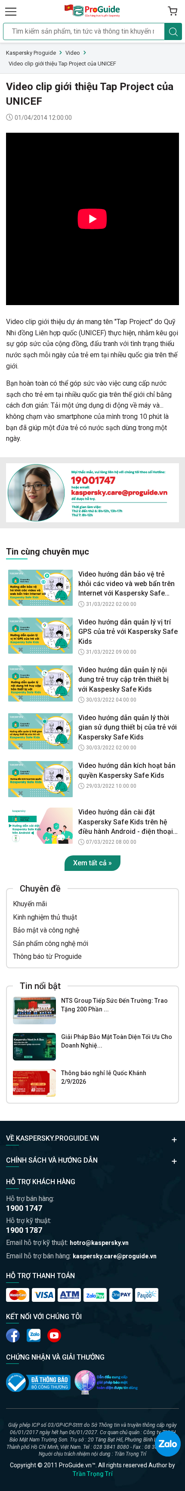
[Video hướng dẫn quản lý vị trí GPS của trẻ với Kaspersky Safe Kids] (40, 636)
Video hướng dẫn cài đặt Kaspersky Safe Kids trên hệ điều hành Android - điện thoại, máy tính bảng (126, 822)
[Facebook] (13, 1335)
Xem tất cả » (92, 863)
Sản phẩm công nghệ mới (50, 943)
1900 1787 (24, 1230)
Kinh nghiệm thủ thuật (45, 917)
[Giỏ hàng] (172, 11)
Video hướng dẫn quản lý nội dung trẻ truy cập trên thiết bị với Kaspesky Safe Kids (123, 679)
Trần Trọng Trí (93, 1473)
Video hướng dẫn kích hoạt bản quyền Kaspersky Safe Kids (127, 770)
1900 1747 (24, 1208)
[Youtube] (33, 1335)
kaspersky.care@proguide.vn (115, 1256)
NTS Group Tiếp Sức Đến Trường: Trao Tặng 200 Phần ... (114, 1005)
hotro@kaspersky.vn (99, 1242)
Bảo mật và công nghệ (46, 930)
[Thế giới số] (106, 1382)
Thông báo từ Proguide (47, 956)
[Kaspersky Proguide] (92, 11)
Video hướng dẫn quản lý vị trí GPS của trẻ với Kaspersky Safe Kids (128, 632)
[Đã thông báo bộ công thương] (38, 1382)
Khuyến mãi (30, 904)
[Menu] (10, 11)
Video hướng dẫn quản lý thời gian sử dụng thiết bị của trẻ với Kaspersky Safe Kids (127, 727)
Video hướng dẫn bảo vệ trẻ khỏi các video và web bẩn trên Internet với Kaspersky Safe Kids (126, 584)
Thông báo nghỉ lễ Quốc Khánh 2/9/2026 (103, 1077)
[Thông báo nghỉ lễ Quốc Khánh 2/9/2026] (34, 1083)
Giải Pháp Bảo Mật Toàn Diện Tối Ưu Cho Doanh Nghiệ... (116, 1041)
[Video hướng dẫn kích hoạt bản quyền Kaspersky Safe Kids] (40, 779)
